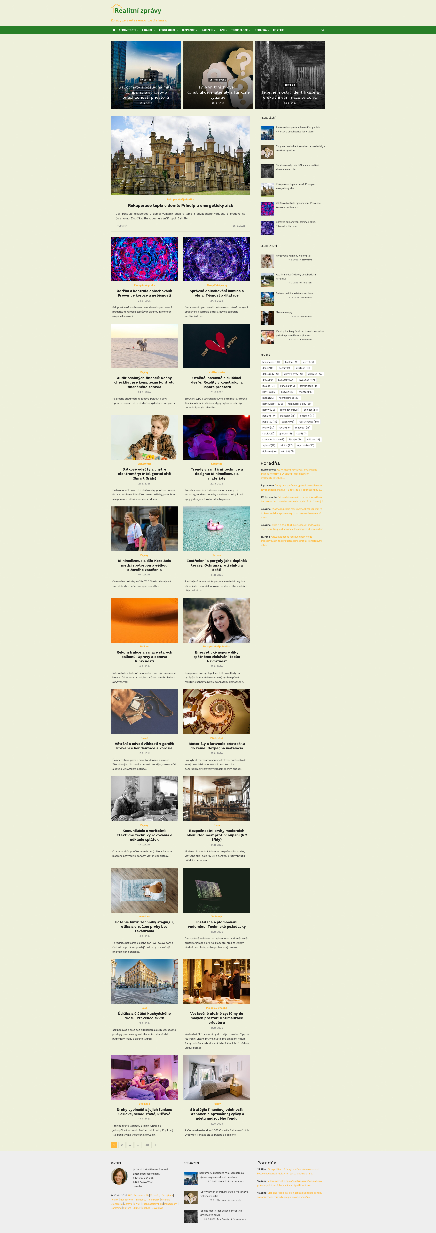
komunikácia (309, 386)
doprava (315, 374)
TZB (222, 30)
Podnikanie (154, 1199)
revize (285, 427)
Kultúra (127, 1208)
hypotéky (286, 380)
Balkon (144, 646)
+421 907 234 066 (143, 1177)
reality (268, 427)
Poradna (261, 30)
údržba (286, 445)
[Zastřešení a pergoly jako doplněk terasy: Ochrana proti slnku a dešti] (216, 528)
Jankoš (123, 226)
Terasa (216, 555)
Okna (217, 825)
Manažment (126, 1199)
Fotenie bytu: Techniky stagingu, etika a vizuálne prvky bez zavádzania (144, 926)
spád (302, 433)
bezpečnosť (271, 362)
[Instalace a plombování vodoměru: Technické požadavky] (216, 890)
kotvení (287, 392)
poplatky (269, 421)
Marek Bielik (224, 1181)
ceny (308, 362)
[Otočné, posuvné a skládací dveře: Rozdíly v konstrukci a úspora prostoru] (216, 346)
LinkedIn (137, 1186)
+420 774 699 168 (143, 1182)
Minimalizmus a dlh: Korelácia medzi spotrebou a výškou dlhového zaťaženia (144, 565)
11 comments (306, 260)
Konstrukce (167, 30)
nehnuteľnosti (289, 397)
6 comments (306, 297)
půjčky (288, 421)
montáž (306, 392)
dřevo (268, 380)
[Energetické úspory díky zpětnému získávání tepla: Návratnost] (216, 620)
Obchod (146, 1208)
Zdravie (128, 1204)
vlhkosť (313, 439)
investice (307, 380)
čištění (287, 451)
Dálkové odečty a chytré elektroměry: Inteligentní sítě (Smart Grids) (144, 473)
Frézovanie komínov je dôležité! (293, 255)
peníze (269, 415)
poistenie (287, 415)
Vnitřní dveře (218, 80)
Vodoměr (216, 916)
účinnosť (269, 451)
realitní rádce (309, 421)
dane (268, 368)
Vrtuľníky (155, 1195)
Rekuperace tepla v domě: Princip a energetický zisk (180, 205)
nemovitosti (272, 403)
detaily (285, 368)
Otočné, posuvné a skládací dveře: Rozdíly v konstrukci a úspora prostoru (217, 382)
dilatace (303, 368)
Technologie (239, 30)
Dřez (144, 1008)
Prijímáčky (140, 1199)
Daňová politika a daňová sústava (294, 293)
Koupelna (216, 463)
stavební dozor (273, 439)
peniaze (311, 409)
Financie (165, 1199)
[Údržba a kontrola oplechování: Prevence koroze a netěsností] (144, 259)
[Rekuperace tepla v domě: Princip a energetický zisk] (180, 155)
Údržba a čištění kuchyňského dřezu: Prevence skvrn (144, 1015)
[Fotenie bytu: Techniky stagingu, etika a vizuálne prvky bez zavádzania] (144, 890)
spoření (285, 433)
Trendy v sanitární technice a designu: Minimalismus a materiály (217, 473)
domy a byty (293, 374)
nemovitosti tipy (300, 403)
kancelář (287, 386)
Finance (147, 30)
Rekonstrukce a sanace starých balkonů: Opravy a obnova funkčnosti (144, 656)
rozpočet (302, 427)
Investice (145, 80)
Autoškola (167, 1195)
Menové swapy (284, 312)
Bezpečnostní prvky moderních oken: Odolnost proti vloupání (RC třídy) (217, 835)
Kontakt (279, 30)
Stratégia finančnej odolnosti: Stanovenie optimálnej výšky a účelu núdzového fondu (217, 1114)
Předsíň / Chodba (216, 1008)
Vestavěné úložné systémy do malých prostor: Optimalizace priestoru (216, 1018)
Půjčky (144, 372)
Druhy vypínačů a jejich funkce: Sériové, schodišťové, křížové (144, 1111)
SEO (130, 1195)
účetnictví (305, 445)
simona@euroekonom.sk (146, 1173)
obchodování (289, 409)
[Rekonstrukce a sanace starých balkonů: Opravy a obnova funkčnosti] (144, 620)
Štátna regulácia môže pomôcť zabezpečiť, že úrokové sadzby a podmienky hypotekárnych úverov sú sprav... (291, 513)
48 (147, 1145)
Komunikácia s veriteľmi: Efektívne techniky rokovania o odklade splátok (144, 835)
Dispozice (188, 30)
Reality (115, 1199)
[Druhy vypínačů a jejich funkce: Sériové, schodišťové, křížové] (144, 1077)
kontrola (269, 392)
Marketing (116, 1208)
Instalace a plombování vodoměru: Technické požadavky (217, 924)
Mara (224, 1200)
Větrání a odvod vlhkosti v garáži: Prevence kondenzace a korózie (144, 746)
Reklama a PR (141, 1195)
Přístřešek (216, 738)
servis (268, 433)
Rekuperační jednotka (180, 199)
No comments (237, 1181)
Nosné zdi (290, 85)
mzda (268, 397)
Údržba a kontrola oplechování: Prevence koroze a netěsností (144, 293)
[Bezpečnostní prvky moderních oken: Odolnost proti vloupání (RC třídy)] (216, 798)
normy (268, 409)
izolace (269, 386)
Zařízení (207, 30)
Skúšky (137, 1208)
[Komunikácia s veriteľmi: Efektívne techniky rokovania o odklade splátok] (144, 798)
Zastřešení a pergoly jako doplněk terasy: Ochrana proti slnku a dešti (216, 565)
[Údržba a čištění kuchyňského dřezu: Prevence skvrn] (144, 981)
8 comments (305, 283)
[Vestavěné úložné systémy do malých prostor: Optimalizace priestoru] (216, 981)
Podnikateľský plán (152, 1204)
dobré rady (270, 374)
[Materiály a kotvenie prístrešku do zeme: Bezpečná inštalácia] (216, 711)
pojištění (307, 415)
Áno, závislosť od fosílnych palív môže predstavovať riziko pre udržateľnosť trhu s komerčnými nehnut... (291, 541)
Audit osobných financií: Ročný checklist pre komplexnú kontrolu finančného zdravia (144, 382)
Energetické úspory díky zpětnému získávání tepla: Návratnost (216, 656)
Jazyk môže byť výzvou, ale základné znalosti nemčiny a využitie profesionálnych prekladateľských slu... (289, 474)
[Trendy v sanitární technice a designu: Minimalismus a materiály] (216, 437)
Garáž (144, 738)
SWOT (137, 1204)
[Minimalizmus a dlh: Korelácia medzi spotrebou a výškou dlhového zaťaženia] (144, 528)
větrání (268, 445)
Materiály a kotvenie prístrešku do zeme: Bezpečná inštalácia (217, 746)
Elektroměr (144, 463)
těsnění (295, 439)
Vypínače (144, 1103)
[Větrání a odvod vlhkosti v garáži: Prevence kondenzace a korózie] (144, 711)
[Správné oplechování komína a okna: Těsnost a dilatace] (216, 259)
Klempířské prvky (144, 285)
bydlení (291, 362)
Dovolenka (157, 1208)
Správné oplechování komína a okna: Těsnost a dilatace (217, 293)
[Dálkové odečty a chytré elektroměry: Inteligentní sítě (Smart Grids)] (144, 437)
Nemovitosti (127, 30)
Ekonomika (117, 1204)
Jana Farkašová (224, 1219)
